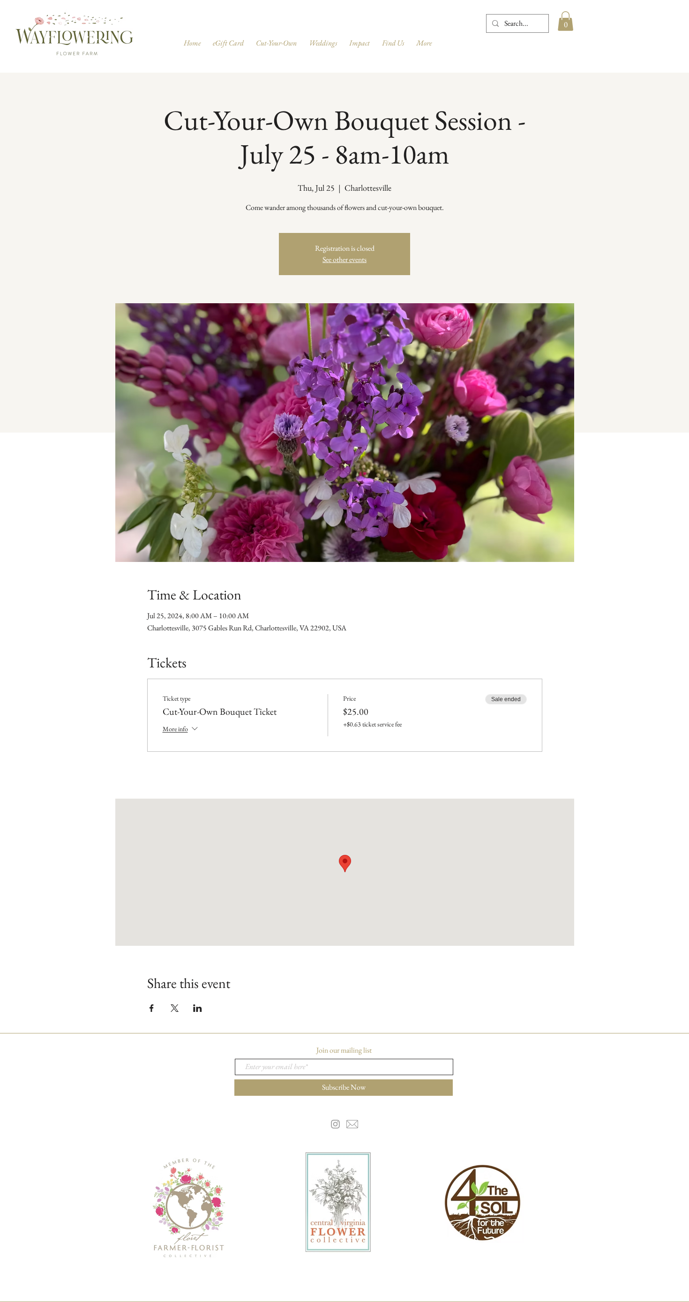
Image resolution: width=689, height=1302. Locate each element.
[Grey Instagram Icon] (335, 1124)
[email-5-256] (352, 1124)
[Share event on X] (174, 1008)
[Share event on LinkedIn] (197, 1008)
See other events (344, 259)
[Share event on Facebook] (151, 1008)
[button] (565, 21)
